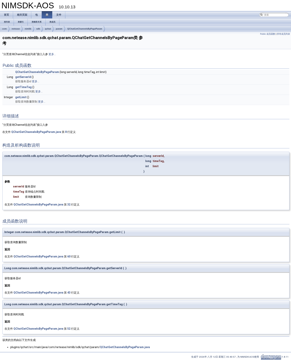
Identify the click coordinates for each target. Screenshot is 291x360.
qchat (48, 29)
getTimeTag (23, 87)
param (59, 29)
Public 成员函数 (267, 34)
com (4, 29)
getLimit (21, 97)
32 (68, 204)
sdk (38, 29)
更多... (52, 54)
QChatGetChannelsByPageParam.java (36, 131)
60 (68, 256)
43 (68, 292)
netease (16, 29)
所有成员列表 (283, 34)
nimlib (28, 29)
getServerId (23, 77)
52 (68, 328)
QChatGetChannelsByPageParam (84, 29)
